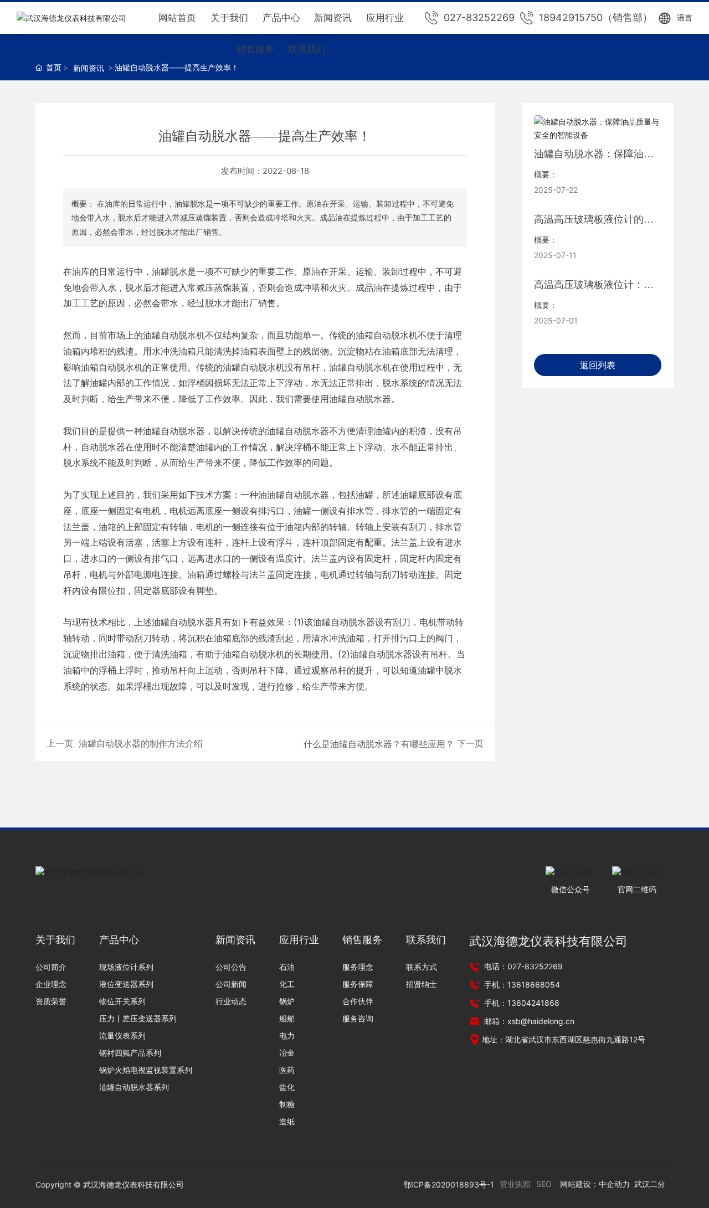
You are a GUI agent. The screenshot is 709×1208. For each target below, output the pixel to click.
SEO (544, 1184)
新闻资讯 (88, 68)
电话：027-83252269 (522, 966)
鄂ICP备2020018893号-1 (448, 1184)
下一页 (470, 743)
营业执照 (515, 1184)
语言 (684, 17)
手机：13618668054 (521, 984)
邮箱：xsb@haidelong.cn (528, 1021)
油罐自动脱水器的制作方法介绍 (141, 743)
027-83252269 (479, 17)
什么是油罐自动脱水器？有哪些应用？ (379, 744)
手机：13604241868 (520, 1002)
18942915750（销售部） (596, 17)
